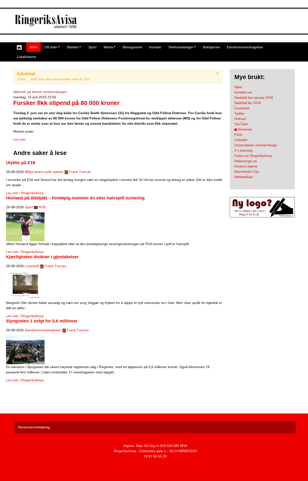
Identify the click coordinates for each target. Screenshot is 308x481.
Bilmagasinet (132, 47)
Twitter (239, 113)
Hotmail (240, 119)
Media (108, 47)
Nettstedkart (243, 177)
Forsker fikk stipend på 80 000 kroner (66, 103)
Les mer (19, 139)
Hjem (238, 87)
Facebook (242, 108)
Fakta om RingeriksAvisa (253, 156)
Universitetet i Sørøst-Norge (255, 145)
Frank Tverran (80, 172)
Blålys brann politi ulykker (44, 172)
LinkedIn (240, 140)
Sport (92, 47)
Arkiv (33, 47)
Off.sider (51, 47)
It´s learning (243, 150)
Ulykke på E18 (20, 162)
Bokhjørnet (211, 47)
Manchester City (246, 171)
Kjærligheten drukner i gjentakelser (42, 256)
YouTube (241, 124)
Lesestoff (32, 266)
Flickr (238, 134)
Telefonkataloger (180, 47)
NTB (42, 207)
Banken (73, 47)
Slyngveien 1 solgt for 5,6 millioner (41, 321)
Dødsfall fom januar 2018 (253, 97)
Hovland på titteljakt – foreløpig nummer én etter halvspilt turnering (75, 198)
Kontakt (155, 47)
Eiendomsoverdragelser (245, 47)
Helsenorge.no (245, 161)
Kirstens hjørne (245, 166)
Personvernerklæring (34, 427)
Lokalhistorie (26, 57)
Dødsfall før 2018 (247, 103)
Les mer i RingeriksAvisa (25, 193)
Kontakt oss (243, 92)
